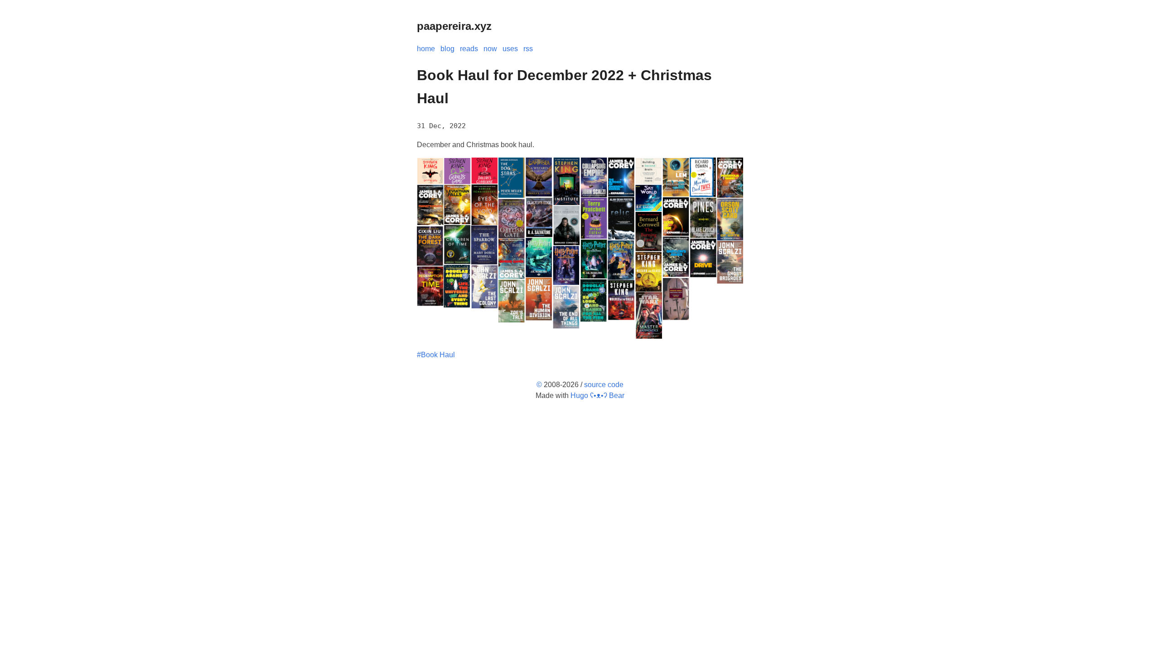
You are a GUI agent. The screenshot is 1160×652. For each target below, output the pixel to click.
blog (447, 49)
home (426, 49)
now (490, 49)
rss (528, 49)
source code (604, 384)
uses (510, 49)
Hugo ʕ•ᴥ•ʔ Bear (597, 395)
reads (469, 49)
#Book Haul (436, 355)
